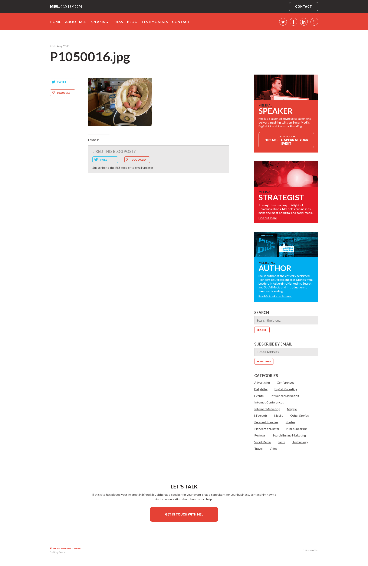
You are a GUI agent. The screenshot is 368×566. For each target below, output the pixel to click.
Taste (281, 442)
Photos (290, 422)
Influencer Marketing (285, 395)
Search (261, 312)
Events (259, 395)
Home (55, 22)
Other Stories (299, 415)
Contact (303, 6)
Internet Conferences (269, 402)
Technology (300, 442)
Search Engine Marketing (289, 435)
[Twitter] (283, 22)
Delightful (260, 389)
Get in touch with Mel (184, 514)
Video (273, 448)
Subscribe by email (273, 344)
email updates (144, 167)
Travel (258, 448)
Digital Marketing (286, 389)
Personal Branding (266, 422)
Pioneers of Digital (266, 429)
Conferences (285, 382)
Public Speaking (296, 429)
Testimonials (154, 22)
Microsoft (260, 415)
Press (117, 22)
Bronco (63, 552)
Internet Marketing (267, 409)
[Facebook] (293, 22)
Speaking (99, 22)
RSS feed (121, 167)
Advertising (262, 382)
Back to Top (311, 550)
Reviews (260, 435)
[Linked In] (304, 22)
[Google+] (314, 22)
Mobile (278, 415)
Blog (132, 22)
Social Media (262, 442)
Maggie (292, 409)
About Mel (75, 22)
